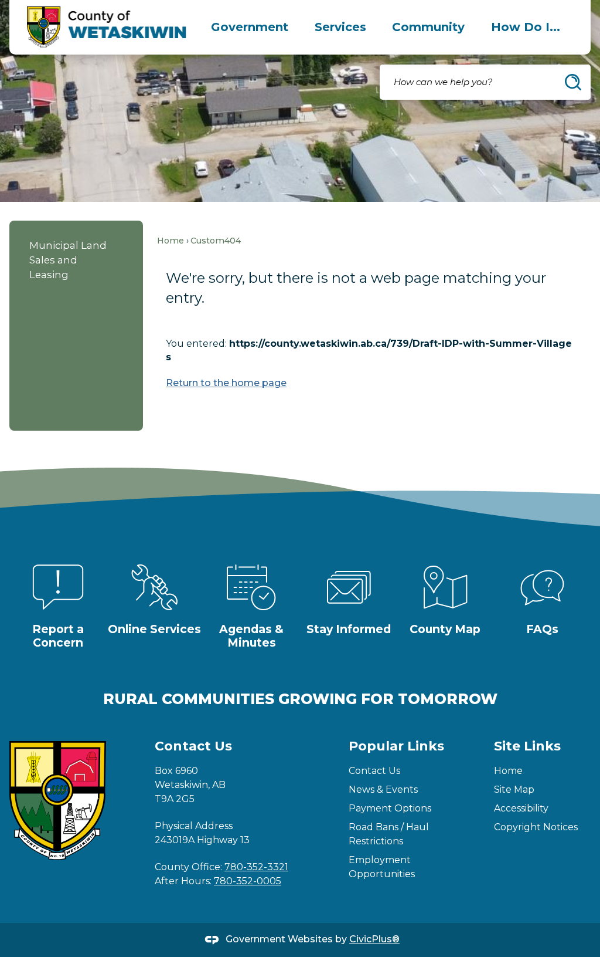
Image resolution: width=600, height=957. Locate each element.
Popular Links (396, 746)
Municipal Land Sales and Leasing (68, 259)
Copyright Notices (536, 827)
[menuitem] (250, 27)
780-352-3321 (256, 867)
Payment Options (390, 808)
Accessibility (521, 808)
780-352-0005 (247, 881)
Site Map (514, 789)
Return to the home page (226, 382)
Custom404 (215, 240)
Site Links (527, 746)
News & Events (383, 789)
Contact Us (374, 770)
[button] (573, 82)
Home (170, 240)
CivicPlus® (374, 939)
